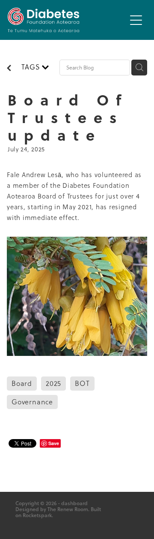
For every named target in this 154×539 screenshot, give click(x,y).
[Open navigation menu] (136, 20)
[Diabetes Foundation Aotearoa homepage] (67, 20)
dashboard (74, 503)
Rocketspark (37, 515)
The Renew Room (67, 509)
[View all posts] (9, 68)
